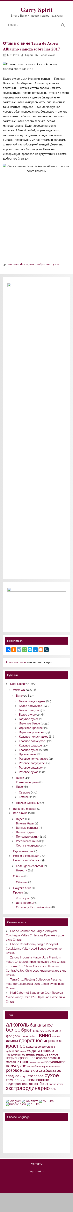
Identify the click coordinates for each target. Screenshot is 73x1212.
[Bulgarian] (18, 1131)
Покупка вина (22, 888)
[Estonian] (33, 1131)
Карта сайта (36, 1171)
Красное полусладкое (33, 736)
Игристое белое (29, 723)
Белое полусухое (30, 706)
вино (32, 264)
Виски (20, 778)
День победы (25, 903)
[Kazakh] (28, 1136)
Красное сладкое (30, 745)
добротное (43, 264)
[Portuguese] (18, 1141)
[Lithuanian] (8, 1141)
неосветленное (15, 1054)
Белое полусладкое (32, 701)
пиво (24, 1061)
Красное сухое (29, 750)
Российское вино (27, 841)
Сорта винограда (27, 845)
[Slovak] (33, 1141)
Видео (20, 819)
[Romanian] (23, 1141)
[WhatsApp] (24, 649)
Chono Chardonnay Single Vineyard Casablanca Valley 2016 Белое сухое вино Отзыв (34, 948)
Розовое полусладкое (33, 758)
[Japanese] (23, 1136)
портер (42, 1066)
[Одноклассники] (13, 649)
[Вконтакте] (30, 1101)
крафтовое (33, 1046)
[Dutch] (28, 1131)
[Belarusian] (13, 1126)
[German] (28, 1126)
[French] (33, 1126)
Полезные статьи (27, 836)
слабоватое (50, 1070)
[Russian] (8, 1126)
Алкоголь (19, 689)
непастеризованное (42, 1054)
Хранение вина (16, 662)
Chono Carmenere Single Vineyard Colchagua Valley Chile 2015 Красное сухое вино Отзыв (35, 935)
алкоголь (13, 264)
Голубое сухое (29, 719)
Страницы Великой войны (33, 907)
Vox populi (23, 898)
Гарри (29, 54)
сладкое (12, 1076)
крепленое (48, 1046)
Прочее (18, 892)
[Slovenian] (8, 1146)
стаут (23, 1076)
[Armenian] (8, 1131)
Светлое (24, 792)
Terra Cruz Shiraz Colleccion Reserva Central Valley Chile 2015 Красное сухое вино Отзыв (36, 970)
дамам (12, 1041)
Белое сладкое (29, 710)
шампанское (38, 1080)
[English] (23, 1126)
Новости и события (26, 860)
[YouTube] (46, 1101)
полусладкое (55, 1062)
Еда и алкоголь (23, 851)
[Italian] (18, 1136)
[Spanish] (13, 1146)
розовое (14, 1070)
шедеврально (16, 1084)
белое (24, 264)
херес (22, 1080)
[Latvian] (33, 1136)
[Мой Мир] (35, 649)
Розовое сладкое (30, 767)
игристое (52, 1040)
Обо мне (21, 882)
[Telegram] (19, 649)
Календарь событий (29, 866)
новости (41, 1058)
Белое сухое (47, 54)
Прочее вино (27, 754)
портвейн (32, 1066)
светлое (30, 1070)
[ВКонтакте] (8, 649)
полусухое (16, 1065)
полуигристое (37, 1062)
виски (56, 1036)
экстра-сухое (56, 1084)
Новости (21, 870)
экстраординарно (28, 1088)
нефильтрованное (20, 1058)
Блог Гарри (17, 684)
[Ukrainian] (18, 1126)
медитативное (40, 1050)
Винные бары (25, 823)
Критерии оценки (27, 782)
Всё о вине (20, 813)
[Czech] (23, 1131)
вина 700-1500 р (43, 1030)
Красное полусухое (32, 741)
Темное (24, 797)
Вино (19, 695)
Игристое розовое (31, 732)
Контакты (36, 1163)
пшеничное (53, 1066)
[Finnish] (8, 1136)
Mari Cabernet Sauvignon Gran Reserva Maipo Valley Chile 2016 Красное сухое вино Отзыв (35, 997)
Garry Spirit (37, 9)
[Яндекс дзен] (16, 1104)
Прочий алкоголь (27, 803)
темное (12, 1080)
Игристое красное (31, 728)
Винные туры (25, 832)
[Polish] (13, 1141)
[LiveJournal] (46, 649)
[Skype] (30, 649)
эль (53, 1089)
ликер (23, 1051)
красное (16, 1046)
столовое (35, 1076)
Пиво (19, 786)
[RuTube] (33, 1104)
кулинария (12, 1050)
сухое (55, 264)
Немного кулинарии (26, 856)
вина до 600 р (30, 1036)
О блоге (18, 876)
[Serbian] (28, 1141)
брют (26, 1030)
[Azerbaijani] (13, 1131)
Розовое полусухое (32, 763)
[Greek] (13, 1136)
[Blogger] (41, 649)
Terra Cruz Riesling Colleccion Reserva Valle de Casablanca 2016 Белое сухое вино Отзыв (35, 984)
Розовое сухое (28, 772)
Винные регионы (27, 827)
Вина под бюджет (24, 809)
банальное (41, 1025)
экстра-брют (37, 1083)
